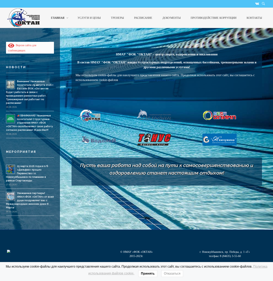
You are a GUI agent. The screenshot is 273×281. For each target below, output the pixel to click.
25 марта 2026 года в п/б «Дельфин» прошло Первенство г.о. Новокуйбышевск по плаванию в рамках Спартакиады (27, 173)
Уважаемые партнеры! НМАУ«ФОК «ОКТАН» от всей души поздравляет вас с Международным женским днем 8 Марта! (30, 200)
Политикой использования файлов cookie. (147, 80)
